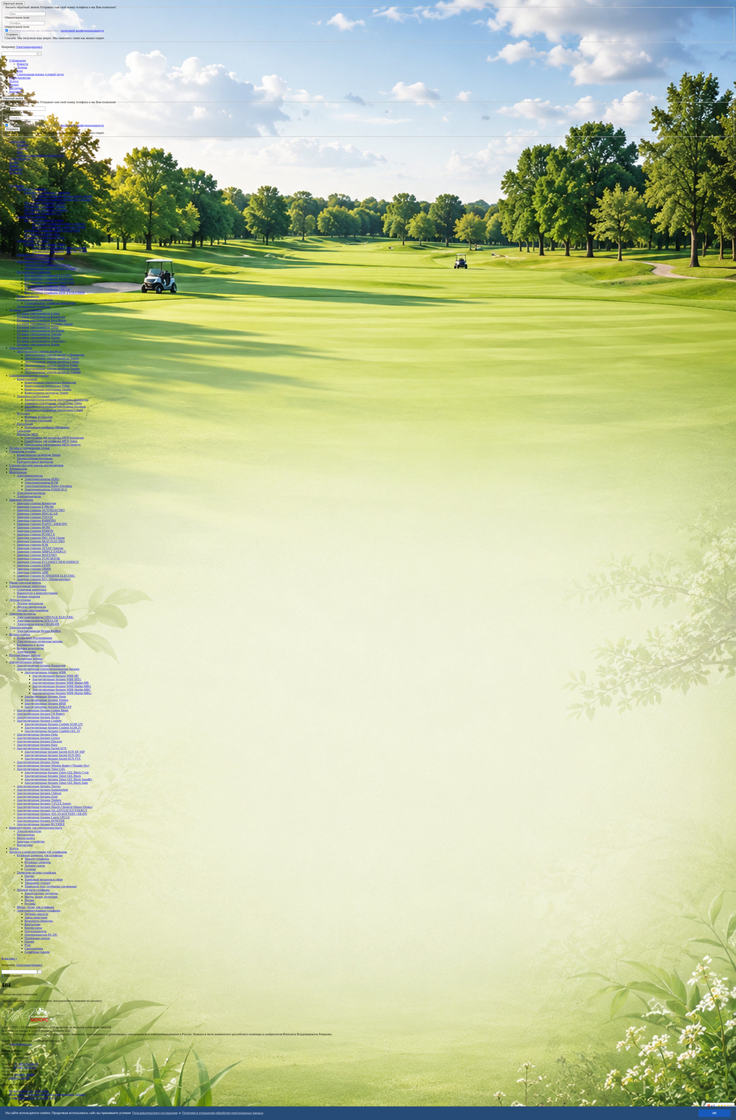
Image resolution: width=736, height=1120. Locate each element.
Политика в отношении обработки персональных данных (47, 1094)
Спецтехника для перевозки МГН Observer (53, 444)
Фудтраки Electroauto (38, 420)
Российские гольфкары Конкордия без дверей (62, 196)
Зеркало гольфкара (37, 858)
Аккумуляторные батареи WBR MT (55, 675)
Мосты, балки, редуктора (41, 896)
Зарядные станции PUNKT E (36, 534)
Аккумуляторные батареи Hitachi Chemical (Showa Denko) (54, 807)
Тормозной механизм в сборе (44, 879)
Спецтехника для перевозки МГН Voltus (51, 441)
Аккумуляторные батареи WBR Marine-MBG (61, 686)
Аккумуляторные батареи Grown (38, 738)
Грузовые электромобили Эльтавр (39, 334)
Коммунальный (27, 379)
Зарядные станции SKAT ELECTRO (41, 541)
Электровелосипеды (22, 613)
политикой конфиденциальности (82, 30)
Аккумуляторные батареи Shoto (45, 696)
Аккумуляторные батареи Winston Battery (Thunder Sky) (53, 765)
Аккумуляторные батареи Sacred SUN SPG (53, 755)
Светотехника (34, 948)
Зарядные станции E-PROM (35, 506)
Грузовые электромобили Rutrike (38, 344)
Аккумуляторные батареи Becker (38, 717)
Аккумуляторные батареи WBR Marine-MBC (61, 689)
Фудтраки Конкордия (38, 417)
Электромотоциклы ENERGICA (46, 489)
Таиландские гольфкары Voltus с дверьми (59, 247)
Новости (22, 64)
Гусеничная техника (22, 451)
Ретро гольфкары (28, 296)
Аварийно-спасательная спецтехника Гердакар (55, 406)
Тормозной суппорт (37, 883)
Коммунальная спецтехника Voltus (47, 386)
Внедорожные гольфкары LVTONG (48, 275)
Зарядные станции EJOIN (33, 565)
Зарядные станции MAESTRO (37, 555)
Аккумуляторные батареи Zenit (37, 796)
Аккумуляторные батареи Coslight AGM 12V (54, 724)
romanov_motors (24, 1074)
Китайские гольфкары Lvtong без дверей (58, 227)
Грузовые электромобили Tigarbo (38, 337)
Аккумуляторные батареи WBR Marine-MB (60, 682)
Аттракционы (18, 468)
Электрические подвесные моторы (39, 641)
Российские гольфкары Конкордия (47, 192)
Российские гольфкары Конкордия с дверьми (61, 199)
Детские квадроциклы (31, 606)
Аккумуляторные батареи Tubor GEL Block (53, 776)
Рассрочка (15, 88)
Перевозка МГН (27, 434)
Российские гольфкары (32, 189)
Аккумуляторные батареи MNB (45, 703)
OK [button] (714, 1113)
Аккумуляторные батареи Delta (37, 734)
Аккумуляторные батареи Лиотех (39, 786)
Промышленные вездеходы (35, 458)
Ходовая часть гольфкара (33, 889)
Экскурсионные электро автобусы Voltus (51, 365)
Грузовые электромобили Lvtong (38, 313)
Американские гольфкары (34, 261)
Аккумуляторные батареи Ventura (46, 700)
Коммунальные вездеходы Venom (46, 392)
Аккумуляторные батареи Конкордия (41, 665)
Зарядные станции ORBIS (34, 568)
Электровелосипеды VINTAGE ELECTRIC (45, 617)
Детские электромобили (32, 610)
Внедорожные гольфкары (33, 272)
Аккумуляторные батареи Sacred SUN (42, 748)
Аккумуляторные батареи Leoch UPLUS (43, 817)
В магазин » (9, 958)
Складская (23, 430)
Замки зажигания (36, 917)
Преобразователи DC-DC (41, 934)
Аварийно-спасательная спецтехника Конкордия (56, 399)
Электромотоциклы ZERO (42, 479)
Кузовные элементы (38, 862)
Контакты (15, 91)
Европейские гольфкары (33, 254)
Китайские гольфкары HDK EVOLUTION (52, 230)
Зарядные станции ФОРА (33, 527)
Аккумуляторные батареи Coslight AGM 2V (53, 727)
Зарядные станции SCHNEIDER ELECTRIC (46, 575)
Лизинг (14, 84)
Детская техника (20, 600)
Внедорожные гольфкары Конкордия (49, 279)
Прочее (29, 876)
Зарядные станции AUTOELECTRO (41, 510)
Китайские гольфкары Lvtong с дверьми (58, 223)
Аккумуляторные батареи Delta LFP (48, 707)
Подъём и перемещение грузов (29, 448)
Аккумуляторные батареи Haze (37, 744)
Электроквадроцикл (29, 47)
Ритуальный (25, 423)
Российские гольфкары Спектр (45, 203)
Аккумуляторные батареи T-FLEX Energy (44, 803)
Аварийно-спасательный (33, 396)
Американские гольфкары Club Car (48, 265)
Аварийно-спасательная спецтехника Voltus (53, 403)
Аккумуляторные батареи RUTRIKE (41, 824)
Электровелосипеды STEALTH (37, 620)
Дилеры (22, 67)
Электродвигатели (29, 831)
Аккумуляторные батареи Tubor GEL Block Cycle (57, 772)
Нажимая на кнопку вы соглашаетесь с (56, 30)
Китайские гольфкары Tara (42, 234)
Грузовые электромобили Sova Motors (41, 320)
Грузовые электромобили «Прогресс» (41, 341)
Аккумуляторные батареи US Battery (41, 713)
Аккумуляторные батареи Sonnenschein (42, 789)
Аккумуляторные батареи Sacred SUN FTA (53, 758)
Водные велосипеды (30, 648)
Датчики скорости (36, 914)
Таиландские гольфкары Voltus (45, 244)
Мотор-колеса (26, 838)
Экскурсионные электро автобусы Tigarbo (52, 368)
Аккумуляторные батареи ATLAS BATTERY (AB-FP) (52, 814)
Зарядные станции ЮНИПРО (36, 520)
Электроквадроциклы (31, 493)
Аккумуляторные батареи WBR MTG (56, 679)
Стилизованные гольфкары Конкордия (50, 303)
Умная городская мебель (25, 582)
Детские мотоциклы (30, 603)
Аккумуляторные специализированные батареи (48, 669)
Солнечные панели (37, 952)
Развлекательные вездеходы (35, 461)
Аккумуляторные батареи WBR (45, 672)
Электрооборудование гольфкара (38, 910)
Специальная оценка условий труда (40, 74)
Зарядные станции (21, 499)
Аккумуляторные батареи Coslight (39, 720)
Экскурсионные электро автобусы (39, 351)
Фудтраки (23, 413)
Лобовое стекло (35, 865)
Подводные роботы (29, 658)
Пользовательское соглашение (29, 1091)
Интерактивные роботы (24, 655)
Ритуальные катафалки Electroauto (47, 427)
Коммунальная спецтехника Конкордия (50, 382)
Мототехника (18, 472)
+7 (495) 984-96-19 (26, 1064)
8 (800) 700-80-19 (25, 1067)
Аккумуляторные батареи (26, 662)
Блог (20, 70)
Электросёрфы (26, 651)
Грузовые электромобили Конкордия (41, 316)
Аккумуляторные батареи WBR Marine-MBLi (61, 693)
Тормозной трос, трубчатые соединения (50, 886)
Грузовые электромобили (25, 310)
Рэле (27, 945)
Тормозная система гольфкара (36, 872)
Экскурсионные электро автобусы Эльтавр (53, 372)
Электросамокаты (21, 627)
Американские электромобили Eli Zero (50, 268)
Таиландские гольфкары (33, 241)
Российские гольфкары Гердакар (46, 209)
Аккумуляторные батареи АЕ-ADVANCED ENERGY (52, 810)
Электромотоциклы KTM (41, 482)
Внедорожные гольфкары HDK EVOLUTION (55, 292)
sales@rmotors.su (20, 1044)
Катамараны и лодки (30, 644)
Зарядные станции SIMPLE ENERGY (41, 551)
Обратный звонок (13, 3)
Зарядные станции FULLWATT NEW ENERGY (48, 562)
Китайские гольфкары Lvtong (44, 220)
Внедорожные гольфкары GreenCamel (49, 282)
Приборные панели (37, 938)
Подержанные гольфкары (33, 306)
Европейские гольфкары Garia (44, 258)
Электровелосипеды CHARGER (38, 624)
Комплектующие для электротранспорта (35, 827)
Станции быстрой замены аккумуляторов (36, 465)
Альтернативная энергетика (27, 586)
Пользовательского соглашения (155, 1113)
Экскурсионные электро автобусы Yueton (52, 358)
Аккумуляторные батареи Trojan (38, 762)
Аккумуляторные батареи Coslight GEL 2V (52, 731)
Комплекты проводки (39, 920)
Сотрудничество (20, 77)
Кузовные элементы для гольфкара (39, 855)
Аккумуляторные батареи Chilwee (39, 793)
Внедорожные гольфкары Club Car (47, 289)
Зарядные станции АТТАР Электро (40, 548)
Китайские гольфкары (31, 216)
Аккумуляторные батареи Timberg (39, 800)
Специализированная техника (29, 375)
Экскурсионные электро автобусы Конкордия (54, 354)
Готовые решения (28, 596)
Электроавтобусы (20, 348)
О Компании (17, 60)
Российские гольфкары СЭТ (43, 213)
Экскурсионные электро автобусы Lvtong (52, 361)
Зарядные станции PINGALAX (37, 513)
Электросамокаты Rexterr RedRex (39, 631)
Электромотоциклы (30, 475)
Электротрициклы (29, 496)
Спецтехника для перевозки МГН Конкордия (54, 437)
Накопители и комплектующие (37, 593)
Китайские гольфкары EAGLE (45, 237)
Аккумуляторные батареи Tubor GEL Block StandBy (58, 779)
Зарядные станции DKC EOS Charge (41, 537)
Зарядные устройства (31, 841)
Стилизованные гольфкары (35, 299)
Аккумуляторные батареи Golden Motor (42, 710)
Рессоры (30, 903)
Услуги (13, 81)
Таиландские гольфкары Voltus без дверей (59, 251)
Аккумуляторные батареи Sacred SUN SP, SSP (55, 751)
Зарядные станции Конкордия (36, 503)
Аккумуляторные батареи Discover (39, 741)
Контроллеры (25, 834)
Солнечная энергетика (31, 589)
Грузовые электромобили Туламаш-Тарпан (45, 323)
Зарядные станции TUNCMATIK (38, 558)
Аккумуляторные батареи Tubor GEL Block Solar (56, 782)
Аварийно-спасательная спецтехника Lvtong (54, 410)
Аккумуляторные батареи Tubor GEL (41, 769)
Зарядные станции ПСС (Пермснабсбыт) (43, 579)
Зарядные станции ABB (32, 572)
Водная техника (19, 634)
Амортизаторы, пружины (41, 893)
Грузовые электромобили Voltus (37, 327)
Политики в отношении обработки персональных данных (222, 1113)
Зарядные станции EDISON (35, 530)
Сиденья (30, 869)
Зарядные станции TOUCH (35, 517)
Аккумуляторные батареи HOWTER (41, 820)
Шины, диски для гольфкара (35, 907)
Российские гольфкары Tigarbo (45, 206)
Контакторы (25, 845)
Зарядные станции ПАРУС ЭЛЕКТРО (42, 524)
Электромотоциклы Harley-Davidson (48, 486)
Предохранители (36, 931)
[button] (265, 1113)
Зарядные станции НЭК (32, 544)
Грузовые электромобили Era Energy (41, 330)
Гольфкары (16, 185)
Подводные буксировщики (34, 637)
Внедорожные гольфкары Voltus (46, 285)
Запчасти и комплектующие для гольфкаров (38, 851)
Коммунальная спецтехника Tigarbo (48, 389)
